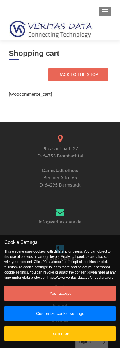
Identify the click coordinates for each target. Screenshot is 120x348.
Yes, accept (60, 293)
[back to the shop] (78, 74)
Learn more (60, 333)
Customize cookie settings (60, 313)
